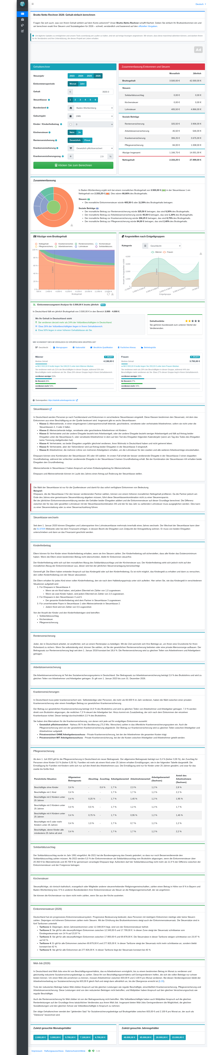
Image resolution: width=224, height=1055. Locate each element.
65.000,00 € (145, 1037)
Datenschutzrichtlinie (75, 1051)
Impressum (37, 1051)
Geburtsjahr (39, 116)
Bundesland (39, 107)
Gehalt (36, 91)
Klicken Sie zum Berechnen (75, 165)
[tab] (42, 347)
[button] (32, 4)
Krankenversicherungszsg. (47, 156)
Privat (87, 140)
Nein (72, 132)
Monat (73, 84)
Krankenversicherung (44, 148)
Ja (79, 132)
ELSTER (41, 529)
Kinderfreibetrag (51, 124)
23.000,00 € (178, 1037)
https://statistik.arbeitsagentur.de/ (61, 400)
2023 (72, 76)
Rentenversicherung (44, 140)
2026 (98, 76)
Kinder (36, 124)
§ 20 (161, 981)
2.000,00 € (40, 1037)
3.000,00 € (55, 1037)
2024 (80, 76)
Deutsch (200, 4)
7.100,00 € (85, 1037)
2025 (89, 76)
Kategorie (127, 245)
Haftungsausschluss (54, 1051)
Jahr (82, 84)
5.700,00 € (70, 1037)
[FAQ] (51, 409)
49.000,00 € (129, 1037)
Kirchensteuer (40, 132)
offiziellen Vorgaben (147, 26)
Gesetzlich (75, 140)
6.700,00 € (100, 1037)
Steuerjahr (38, 76)
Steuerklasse (40, 99)
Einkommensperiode (44, 84)
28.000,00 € (162, 1037)
